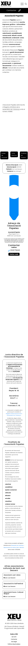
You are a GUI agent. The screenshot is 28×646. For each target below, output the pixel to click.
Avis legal (14, 641)
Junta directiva (14, 154)
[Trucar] (19, 10)
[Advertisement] (14, 89)
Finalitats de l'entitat (24, 155)
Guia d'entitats (19, 623)
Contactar (14, 639)
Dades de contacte (4, 155)
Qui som (14, 637)
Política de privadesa (14, 644)
